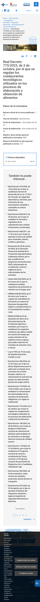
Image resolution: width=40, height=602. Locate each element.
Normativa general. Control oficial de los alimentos (13, 27)
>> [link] (34, 519)
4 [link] (22, 515)
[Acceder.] (17, 10)
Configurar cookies (26, 573)
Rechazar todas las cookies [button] (26, 567)
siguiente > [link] (28, 519)
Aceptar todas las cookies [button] (26, 560)
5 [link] (25, 515)
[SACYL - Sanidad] (5, 4)
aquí (10, 573)
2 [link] (17, 515)
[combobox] (30, 11)
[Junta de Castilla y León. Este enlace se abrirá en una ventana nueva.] (13, 4)
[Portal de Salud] (26, 4)
